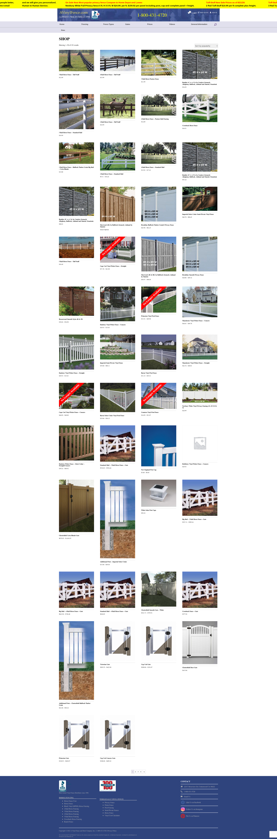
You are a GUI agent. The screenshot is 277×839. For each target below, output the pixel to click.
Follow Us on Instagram (194, 809)
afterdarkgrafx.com (69, 836)
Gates (127, 24)
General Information (199, 24)
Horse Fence (68, 803)
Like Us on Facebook (193, 802)
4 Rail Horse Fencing (71, 814)
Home (62, 24)
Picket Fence (109, 805)
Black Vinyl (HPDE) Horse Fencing (76, 806)
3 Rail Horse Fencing (71, 811)
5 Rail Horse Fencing (71, 816)
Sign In (214, 13)
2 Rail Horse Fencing (71, 809)
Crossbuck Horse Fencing (73, 819)
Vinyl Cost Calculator (112, 815)
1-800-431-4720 (101, 831)
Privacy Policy (112, 831)
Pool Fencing (109, 807)
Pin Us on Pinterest (192, 816)
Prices (149, 24)
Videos (172, 24)
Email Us (187, 796)
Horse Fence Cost (70, 801)
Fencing (84, 24)
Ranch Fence (68, 822)
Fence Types (108, 24)
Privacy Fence (109, 802)
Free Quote (204, 13)
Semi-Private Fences (112, 810)
